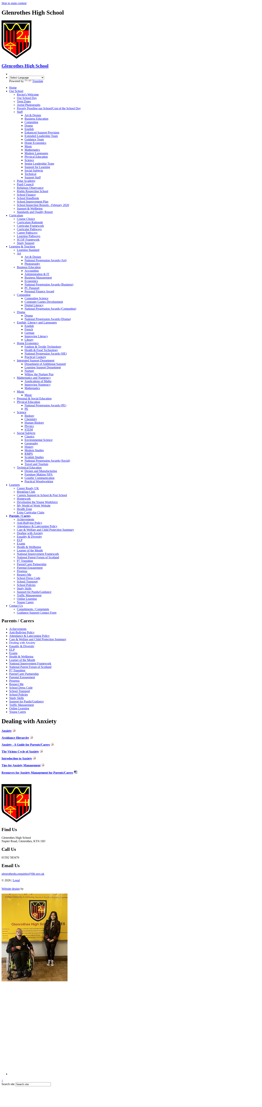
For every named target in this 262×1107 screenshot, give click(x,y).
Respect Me (16, 684)
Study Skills (16, 698)
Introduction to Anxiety (17, 758)
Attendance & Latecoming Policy (29, 635)
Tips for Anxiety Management (21, 765)
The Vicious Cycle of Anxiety (20, 751)
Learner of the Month (22, 660)
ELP (12, 649)
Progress (14, 680)
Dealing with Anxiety (22, 642)
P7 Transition (17, 670)
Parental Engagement (22, 677)
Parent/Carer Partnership (24, 673)
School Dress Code (21, 687)
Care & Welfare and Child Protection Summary (37, 639)
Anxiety (7, 730)
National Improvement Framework (30, 663)
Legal (16, 880)
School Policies (18, 694)
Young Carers (17, 711)
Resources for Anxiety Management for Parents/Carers (37, 772)
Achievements (17, 629)
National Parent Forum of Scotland (30, 667)
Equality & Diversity (21, 646)
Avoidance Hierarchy (15, 737)
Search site (8, 1084)
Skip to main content (14, 3)
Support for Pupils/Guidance (26, 701)
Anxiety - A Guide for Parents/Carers (26, 744)
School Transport (19, 691)
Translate (37, 81)
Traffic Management (21, 705)
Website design (11, 888)
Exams (13, 653)
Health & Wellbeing (21, 656)
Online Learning (19, 708)
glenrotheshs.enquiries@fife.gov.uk (23, 873)
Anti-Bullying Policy (22, 632)
